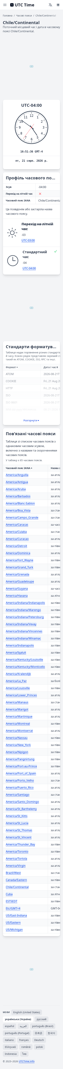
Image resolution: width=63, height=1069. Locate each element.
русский (41, 1019)
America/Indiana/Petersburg (25, 617)
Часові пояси (24, 15)
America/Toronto (17, 851)
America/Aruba (16, 489)
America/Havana (17, 596)
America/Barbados (18, 496)
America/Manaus (17, 702)
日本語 (38, 1033)
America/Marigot (17, 709)
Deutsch (39, 1040)
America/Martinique (19, 716)
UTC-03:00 (28, 240)
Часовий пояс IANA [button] (18, 468)
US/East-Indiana (16, 915)
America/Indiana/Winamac (23, 638)
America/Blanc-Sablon (20, 503)
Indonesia (11, 1053)
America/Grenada (17, 574)
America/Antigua (17, 482)
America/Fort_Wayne (19, 560)
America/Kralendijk (18, 674)
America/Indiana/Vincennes (24, 631)
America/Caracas (17, 525)
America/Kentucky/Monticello (25, 667)
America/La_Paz (16, 681)
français (24, 1040)
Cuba (9, 894)
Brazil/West (13, 873)
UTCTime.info (26, 1061)
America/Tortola (16, 859)
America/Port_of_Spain (21, 773)
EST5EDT (11, 901)
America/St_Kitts (16, 816)
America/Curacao (17, 539)
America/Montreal (18, 723)
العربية (23, 1026)
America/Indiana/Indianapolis (25, 603)
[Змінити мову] (50, 4)
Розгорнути (30, 420)
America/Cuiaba (16, 532)
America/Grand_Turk (19, 567)
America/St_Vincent (18, 837)
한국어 (51, 1033)
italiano (9, 1040)
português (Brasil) (42, 1026)
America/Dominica (18, 553)
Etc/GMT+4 (13, 908)
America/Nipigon (17, 752)
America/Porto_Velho (20, 780)
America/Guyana (17, 588)
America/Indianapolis (20, 645)
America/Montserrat (19, 731)
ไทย (24, 1053)
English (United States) (26, 1012)
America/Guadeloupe (20, 581)
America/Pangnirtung (20, 759)
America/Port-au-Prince (21, 766)
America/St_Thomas (19, 830)
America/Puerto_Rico (20, 787)
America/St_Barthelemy (21, 809)
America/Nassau (16, 738)
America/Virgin (16, 866)
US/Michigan (14, 930)
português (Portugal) (17, 1033)
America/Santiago (17, 795)
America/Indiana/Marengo (23, 610)
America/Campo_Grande (22, 517)
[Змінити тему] (58, 4)
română (25, 1047)
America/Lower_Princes (21, 695)
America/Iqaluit (16, 652)
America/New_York (18, 745)
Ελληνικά (10, 1047)
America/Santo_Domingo (22, 802)
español (9, 1026)
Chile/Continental (17, 887)
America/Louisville (18, 688)
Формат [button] (11, 367)
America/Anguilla (17, 475)
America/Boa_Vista (18, 510)
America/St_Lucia (17, 823)
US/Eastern (13, 922)
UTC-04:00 (29, 268)
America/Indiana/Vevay (21, 624)
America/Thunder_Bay (20, 844)
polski (39, 1047)
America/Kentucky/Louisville (24, 660)
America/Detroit (16, 546)
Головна (7, 15)
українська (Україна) (18, 1019)
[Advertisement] (31, 66)
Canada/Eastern (16, 880)
